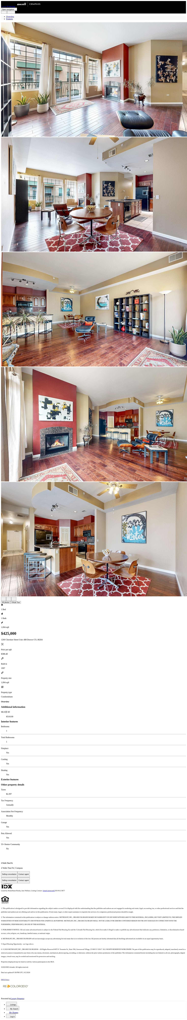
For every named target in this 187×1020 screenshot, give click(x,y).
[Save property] (8, 599)
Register (11, 12)
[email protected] (49, 891)
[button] (93, 79)
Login (4, 12)
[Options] (3, 599)
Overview (10, 17)
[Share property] (13, 599)
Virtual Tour (15, 602)
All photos (5, 602)
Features (9, 19)
